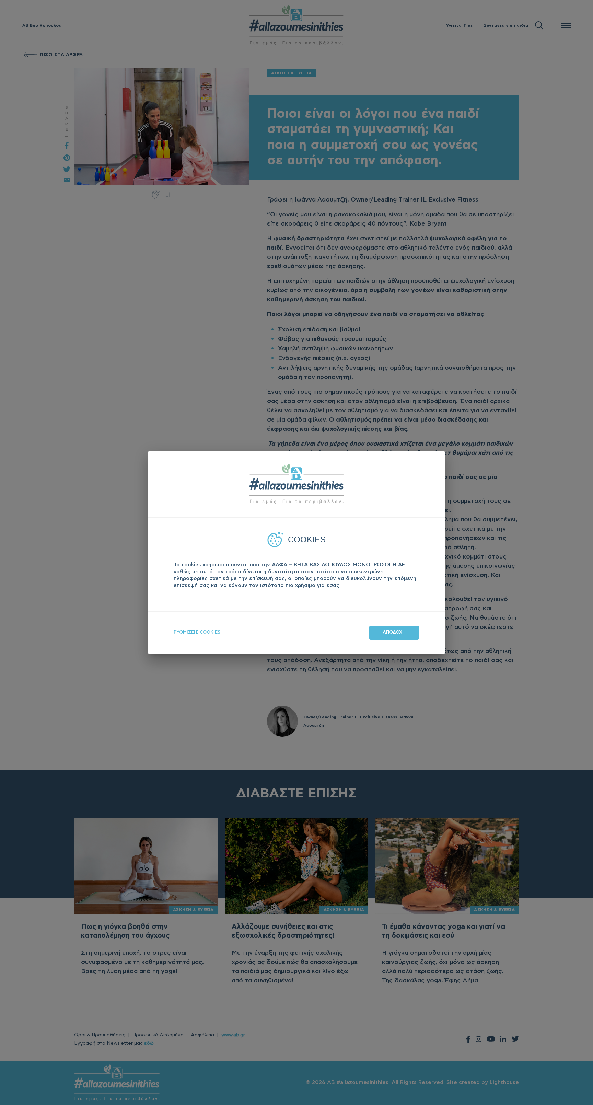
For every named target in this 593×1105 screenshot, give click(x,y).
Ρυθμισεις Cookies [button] (197, 632)
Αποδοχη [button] (394, 632)
